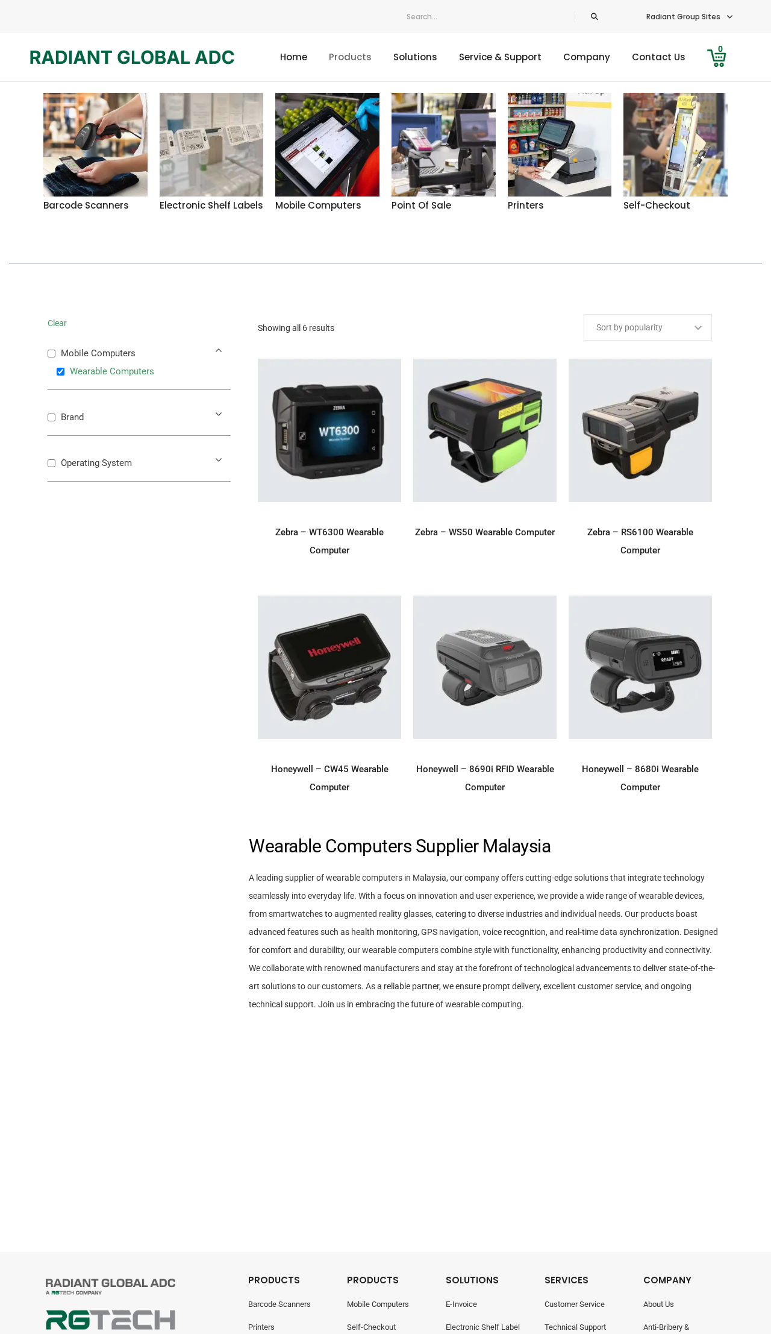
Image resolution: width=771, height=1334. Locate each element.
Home (293, 57)
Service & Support (500, 57)
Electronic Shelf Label (483, 1327)
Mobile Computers (378, 1304)
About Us (658, 1304)
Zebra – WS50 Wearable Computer (485, 532)
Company (586, 57)
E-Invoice (461, 1304)
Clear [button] (57, 323)
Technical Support (575, 1327)
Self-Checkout (371, 1327)
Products (350, 57)
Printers (261, 1327)
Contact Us (658, 57)
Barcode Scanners (279, 1304)
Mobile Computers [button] (98, 353)
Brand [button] (72, 417)
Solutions (415, 57)
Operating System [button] (96, 463)
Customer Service (575, 1304)
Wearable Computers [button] (112, 371)
